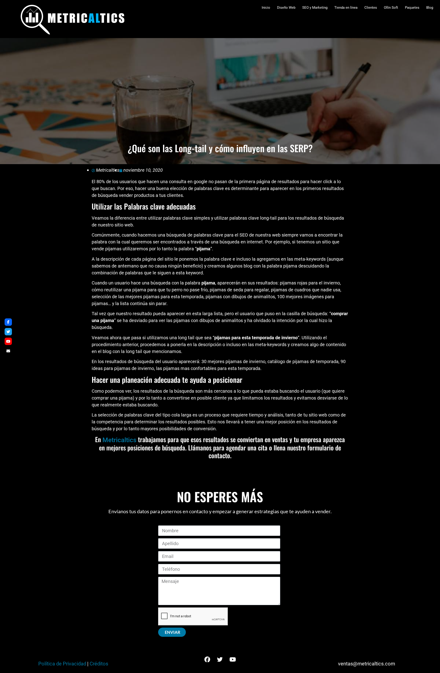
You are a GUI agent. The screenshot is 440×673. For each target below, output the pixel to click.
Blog (429, 8)
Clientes (370, 8)
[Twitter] (220, 659)
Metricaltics (119, 440)
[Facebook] (207, 659)
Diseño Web (286, 8)
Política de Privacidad (62, 664)
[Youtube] (232, 659)
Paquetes (412, 8)
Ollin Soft (391, 8)
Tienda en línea (346, 8)
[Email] (8, 351)
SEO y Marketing (314, 8)
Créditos (99, 664)
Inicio (266, 8)
